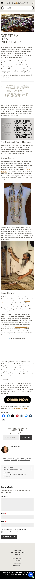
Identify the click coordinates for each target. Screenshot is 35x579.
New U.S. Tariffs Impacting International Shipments (15, 475)
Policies (17, 550)
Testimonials (17, 558)
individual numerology (22, 327)
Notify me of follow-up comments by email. (16, 529)
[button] (32, 3)
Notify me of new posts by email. (13, 532)
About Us (17, 561)
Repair (17, 555)
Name (3, 514)
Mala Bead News (14, 458)
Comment (4, 496)
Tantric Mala (14, 460)
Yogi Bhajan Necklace (24, 460)
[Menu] (4, 3)
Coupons (17, 563)
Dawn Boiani (15, 446)
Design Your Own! (17, 552)
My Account (17, 565)
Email (3, 521)
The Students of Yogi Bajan (19, 408)
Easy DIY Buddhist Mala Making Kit (13, 469)
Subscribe (26, 437)
